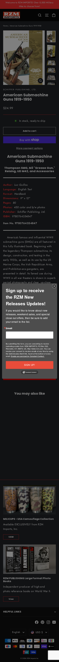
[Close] (54, 286)
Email (9, 328)
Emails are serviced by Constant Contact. (27, 356)
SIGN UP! (29, 365)
